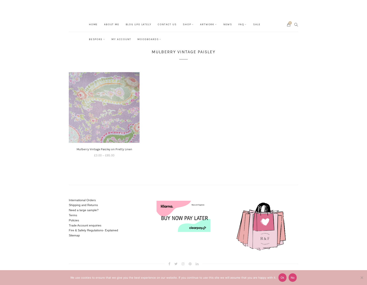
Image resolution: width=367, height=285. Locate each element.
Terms (73, 215)
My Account (121, 39)
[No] (362, 277)
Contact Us (167, 24)
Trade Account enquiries (85, 225)
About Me (111, 24)
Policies (74, 220)
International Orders (82, 200)
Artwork (207, 24)
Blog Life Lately (138, 24)
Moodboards (148, 39)
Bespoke (96, 39)
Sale (256, 24)
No (293, 277)
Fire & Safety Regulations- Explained (93, 230)
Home (93, 24)
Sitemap (74, 235)
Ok (282, 277)
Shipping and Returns (83, 205)
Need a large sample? (84, 210)
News (227, 24)
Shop (187, 24)
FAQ (241, 24)
